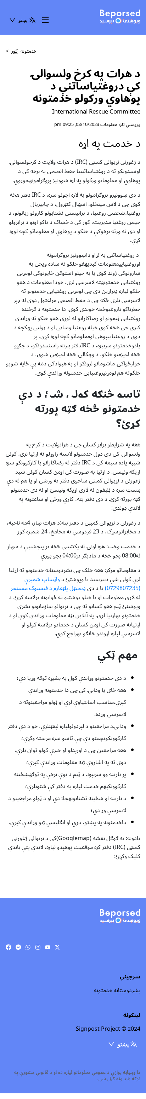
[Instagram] (38, 947)
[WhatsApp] (28, 947)
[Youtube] (48, 947)
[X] (57, 947)
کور (14, 51)
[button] (22, 20)
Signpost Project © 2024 (108, 1029)
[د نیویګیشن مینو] (45, 20)
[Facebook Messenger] (18, 947)
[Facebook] (8, 947)
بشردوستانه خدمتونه (117, 990)
